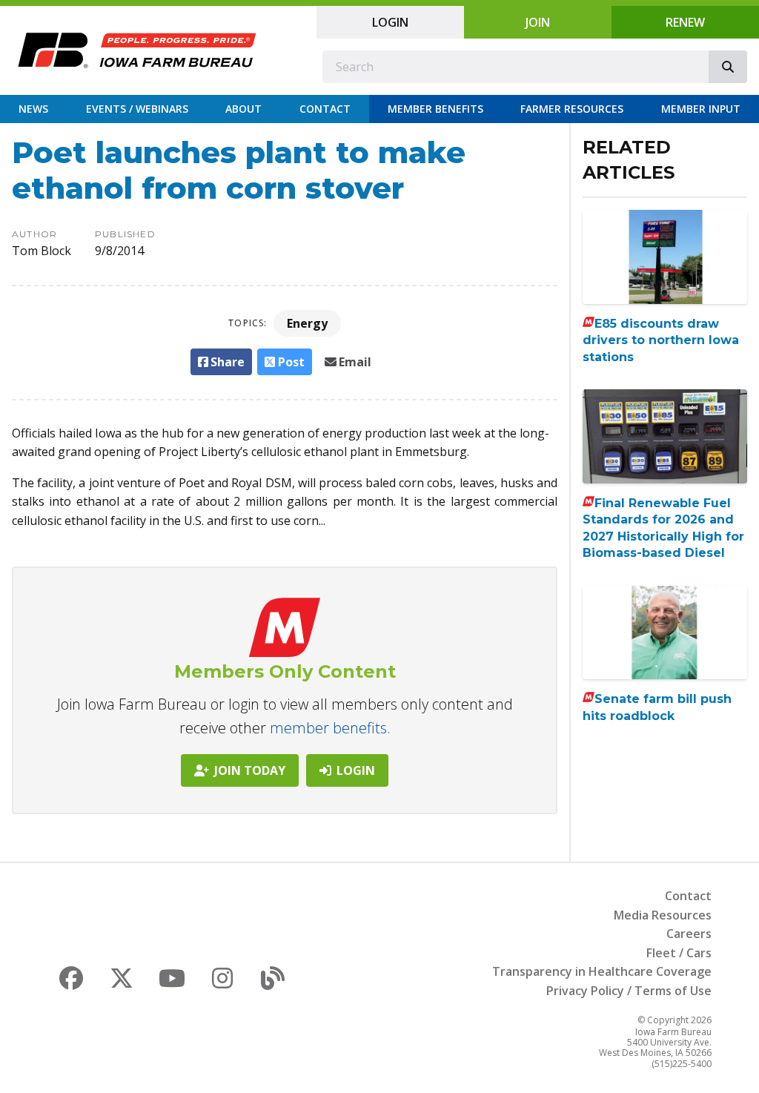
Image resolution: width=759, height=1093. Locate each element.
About (243, 109)
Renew (685, 22)
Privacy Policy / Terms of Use (629, 991)
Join (538, 22)
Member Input (700, 109)
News (33, 109)
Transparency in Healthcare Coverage (602, 971)
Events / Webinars (137, 109)
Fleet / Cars (679, 953)
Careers (689, 933)
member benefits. (330, 728)
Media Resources (663, 915)
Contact (325, 109)
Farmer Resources (571, 109)
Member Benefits (435, 109)
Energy (307, 323)
